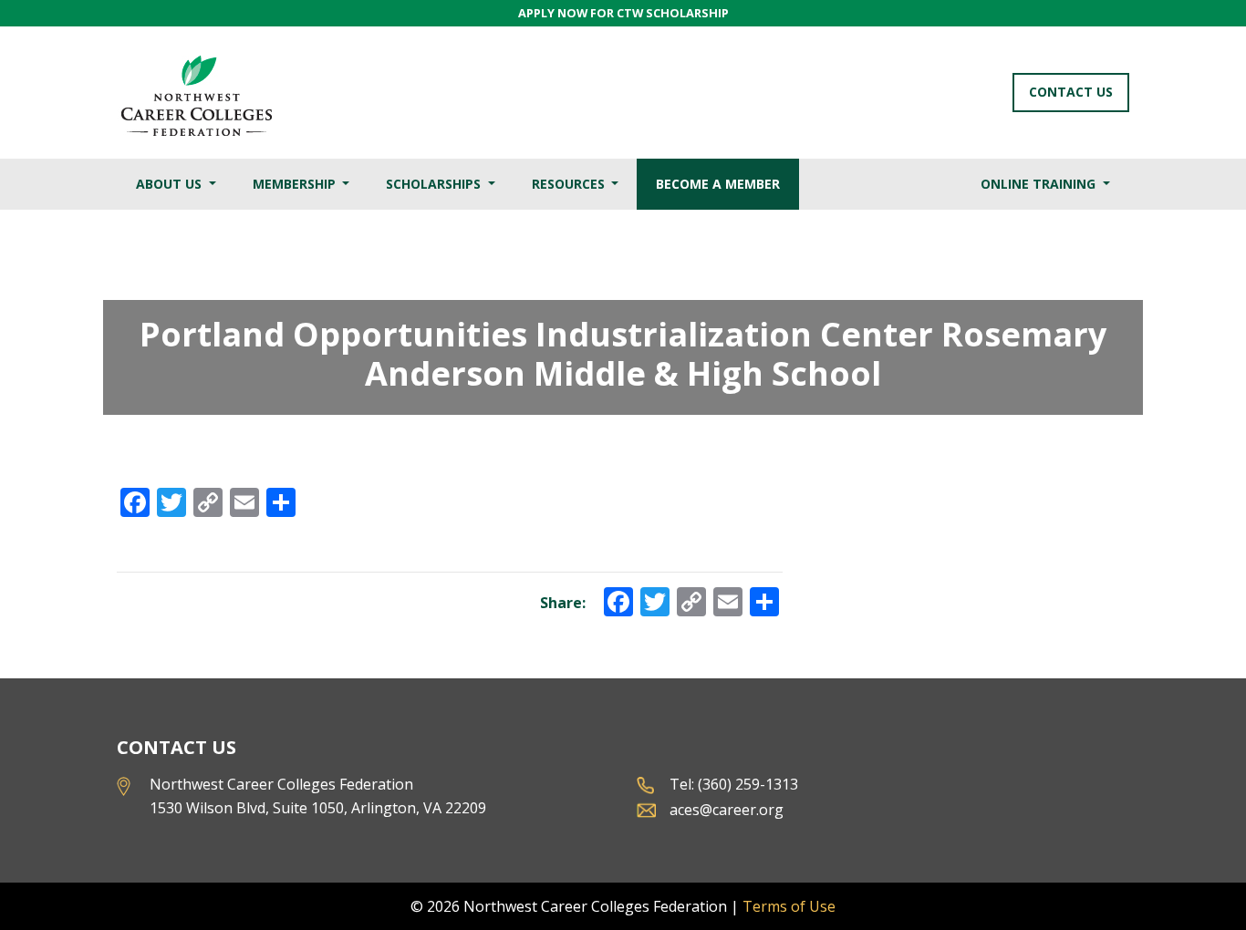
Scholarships (435, 183)
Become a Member (718, 183)
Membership (296, 183)
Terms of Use (789, 906)
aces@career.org (727, 810)
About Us (170, 183)
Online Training (1040, 183)
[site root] (196, 92)
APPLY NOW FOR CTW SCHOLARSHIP (623, 13)
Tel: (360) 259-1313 (734, 784)
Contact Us (1071, 91)
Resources (570, 183)
